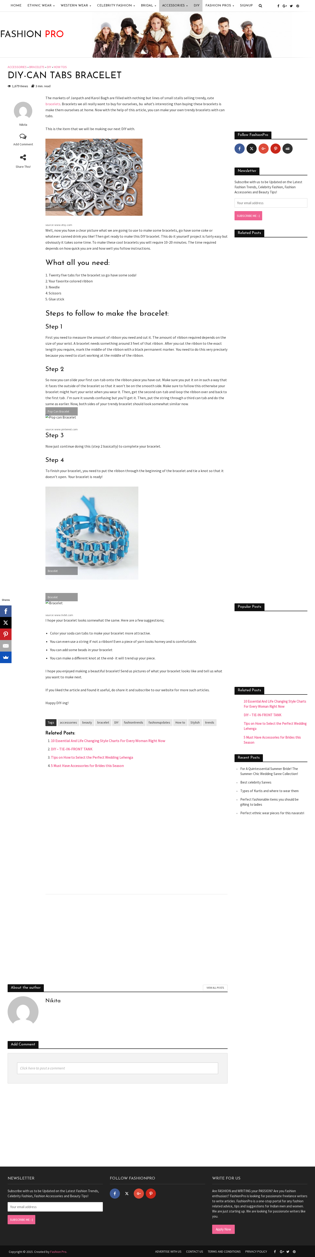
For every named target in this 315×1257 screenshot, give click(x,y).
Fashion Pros (218, 5)
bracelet (103, 722)
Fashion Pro (58, 1252)
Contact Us (194, 1251)
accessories (68, 722)
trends (209, 722)
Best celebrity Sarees (255, 782)
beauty (87, 722)
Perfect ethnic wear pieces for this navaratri (272, 813)
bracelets (37, 67)
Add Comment (23, 144)
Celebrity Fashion (114, 5)
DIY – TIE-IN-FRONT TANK (71, 749)
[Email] (6, 646)
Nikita (23, 125)
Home (16, 5)
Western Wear (74, 5)
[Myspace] (287, 149)
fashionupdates (159, 722)
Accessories (173, 5)
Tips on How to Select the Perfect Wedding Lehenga (92, 757)
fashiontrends (133, 722)
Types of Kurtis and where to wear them (269, 791)
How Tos (60, 67)
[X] (6, 622)
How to (180, 722)
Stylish (195, 722)
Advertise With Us (168, 1251)
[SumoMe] (6, 657)
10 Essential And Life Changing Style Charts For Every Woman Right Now (108, 740)
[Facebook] (240, 149)
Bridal (147, 5)
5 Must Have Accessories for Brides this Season (87, 765)
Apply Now (223, 1229)
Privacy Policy (256, 1251)
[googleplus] (264, 149)
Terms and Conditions (224, 1251)
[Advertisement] (136, 830)
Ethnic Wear (39, 5)
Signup (246, 5)
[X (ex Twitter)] (252, 149)
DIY (196, 5)
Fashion (32, 34)
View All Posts (215, 987)
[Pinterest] (275, 149)
